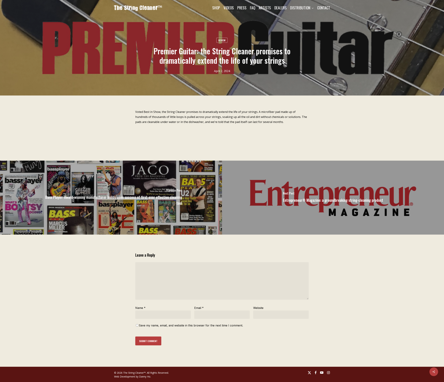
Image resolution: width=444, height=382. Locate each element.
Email (199, 308)
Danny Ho (144, 376)
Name (140, 308)
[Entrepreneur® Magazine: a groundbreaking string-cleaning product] (333, 198)
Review (221, 40)
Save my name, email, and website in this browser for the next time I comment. (191, 325)
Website (258, 308)
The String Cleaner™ (138, 7)
